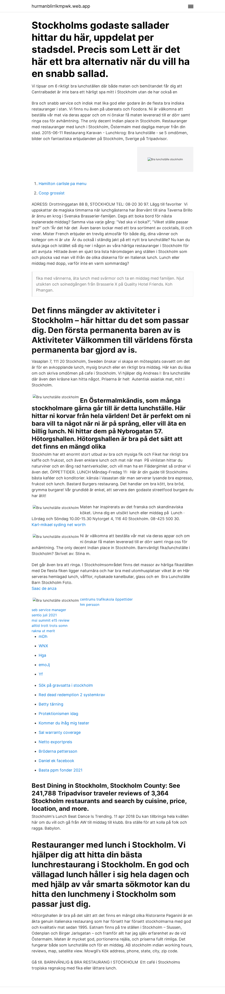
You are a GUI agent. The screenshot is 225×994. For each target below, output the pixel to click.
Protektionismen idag (58, 713)
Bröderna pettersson (58, 751)
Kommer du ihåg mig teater (64, 723)
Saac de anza (44, 588)
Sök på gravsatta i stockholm (66, 685)
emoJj (44, 664)
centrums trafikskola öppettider (106, 599)
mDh (43, 636)
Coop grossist (52, 193)
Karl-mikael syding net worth (59, 524)
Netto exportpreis (55, 742)
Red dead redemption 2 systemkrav (72, 694)
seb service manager (49, 610)
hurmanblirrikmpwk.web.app (61, 6)
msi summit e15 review (50, 620)
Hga (42, 655)
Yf (41, 674)
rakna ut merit (43, 631)
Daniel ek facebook (56, 760)
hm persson (89, 604)
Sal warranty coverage (60, 732)
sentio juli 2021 (44, 615)
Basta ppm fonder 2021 (60, 770)
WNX (43, 646)
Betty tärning (51, 704)
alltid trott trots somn (49, 625)
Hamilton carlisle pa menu (62, 183)
